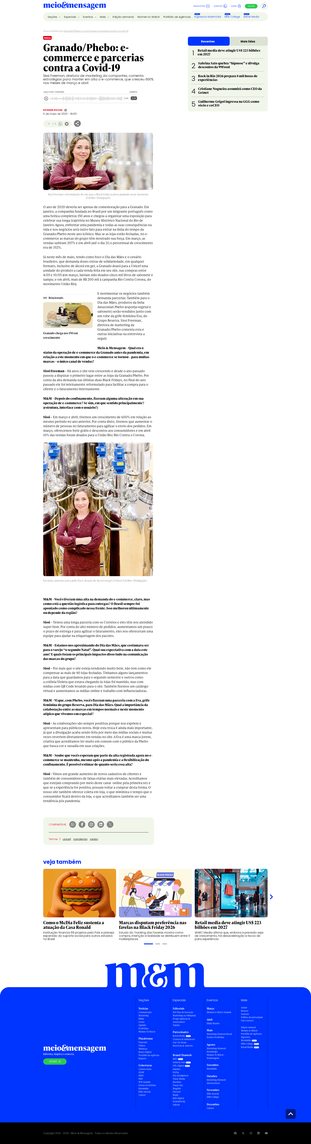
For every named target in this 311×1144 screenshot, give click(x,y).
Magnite (177, 1088)
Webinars (143, 1048)
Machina (177, 1082)
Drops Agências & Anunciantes (181, 1020)
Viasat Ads (178, 1085)
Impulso (177, 1069)
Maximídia (143, 1088)
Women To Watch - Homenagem (216, 1056)
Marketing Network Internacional (216, 1081)
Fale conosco (247, 1020)
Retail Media (251, 17)
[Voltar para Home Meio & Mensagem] (74, 6)
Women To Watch (147, 1031)
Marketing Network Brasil (219, 1034)
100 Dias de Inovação (183, 1012)
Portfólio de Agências (177, 17)
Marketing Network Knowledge (216, 1050)
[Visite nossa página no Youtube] (266, 1133)
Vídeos (142, 1045)
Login (234, 6)
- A (48, 123)
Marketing (56, 31)
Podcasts (143, 1042)
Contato (218, 6)
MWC (141, 1075)
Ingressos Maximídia (207, 17)
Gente (142, 1021)
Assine (251, 6)
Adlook (176, 1104)
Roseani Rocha (52, 110)
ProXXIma (143, 1028)
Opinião (142, 1025)
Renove (244, 1010)
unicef (67, 839)
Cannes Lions (145, 1069)
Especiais (70, 17)
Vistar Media (179, 1078)
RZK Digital (178, 1098)
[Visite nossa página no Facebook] (235, 1133)
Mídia (141, 1018)
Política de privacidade (252, 1017)
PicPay (176, 1072)
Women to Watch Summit (219, 1012)
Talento (176, 1025)
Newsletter (199, 6)
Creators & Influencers (184, 1039)
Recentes (208, 41)
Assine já (55, 1061)
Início (46, 31)
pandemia (80, 839)
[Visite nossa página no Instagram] (251, 1133)
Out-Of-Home (179, 1042)
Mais (103, 17)
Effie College (232, 17)
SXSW (141, 1072)
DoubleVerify (179, 1101)
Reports (142, 1058)
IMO (175, 1058)
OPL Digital (178, 1065)
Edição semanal (123, 17)
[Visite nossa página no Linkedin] (258, 1133)
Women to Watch (148, 17)
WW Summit (144, 1082)
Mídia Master (213, 1023)
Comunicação (145, 1012)
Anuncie (245, 1014)
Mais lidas (248, 41)
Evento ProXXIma (147, 1085)
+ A (54, 123)
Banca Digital (145, 1052)
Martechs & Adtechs (183, 1045)
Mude (175, 1095)
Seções (53, 17)
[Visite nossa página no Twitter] (243, 1133)
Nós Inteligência (180, 1075)
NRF (141, 1078)
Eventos (88, 17)
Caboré (142, 1095)
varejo (94, 839)
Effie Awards (145, 1091)
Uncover (177, 1091)
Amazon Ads (179, 1062)
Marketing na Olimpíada (184, 1015)
